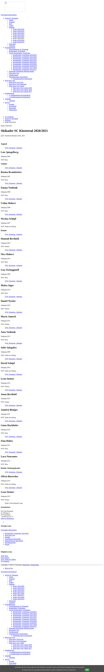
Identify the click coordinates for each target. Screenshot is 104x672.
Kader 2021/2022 (18, 36)
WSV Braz (4, 556)
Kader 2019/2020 (18, 40)
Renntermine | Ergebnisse (17, 51)
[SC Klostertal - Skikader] (13, 168)
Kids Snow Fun (14, 73)
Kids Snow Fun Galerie (16, 86)
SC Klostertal (9, 117)
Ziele (10, 24)
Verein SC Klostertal (11, 18)
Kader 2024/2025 (18, 31)
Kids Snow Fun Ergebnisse (18, 84)
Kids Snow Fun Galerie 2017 (22, 91)
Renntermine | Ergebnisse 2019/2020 (25, 64)
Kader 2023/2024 (18, 33)
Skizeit (7, 544)
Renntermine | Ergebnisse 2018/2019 (25, 66)
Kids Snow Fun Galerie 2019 (22, 88)
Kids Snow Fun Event (16, 82)
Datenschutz (13, 110)
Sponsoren (12, 44)
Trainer (11, 25)
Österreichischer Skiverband (14, 541)
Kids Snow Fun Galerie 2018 (22, 90)
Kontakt (11, 104)
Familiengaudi (13, 75)
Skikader (12, 27)
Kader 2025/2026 (18, 29)
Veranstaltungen (10, 47)
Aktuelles (12, 46)
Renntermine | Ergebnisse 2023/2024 (25, 57)
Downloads (12, 106)
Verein (11, 20)
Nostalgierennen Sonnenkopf (18, 77)
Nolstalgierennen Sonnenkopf (22, 79)
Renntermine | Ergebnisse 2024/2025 (25, 55)
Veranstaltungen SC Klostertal (18, 49)
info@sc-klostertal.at (7, 518)
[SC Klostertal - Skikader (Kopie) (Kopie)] (13, 488)
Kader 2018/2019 (18, 42)
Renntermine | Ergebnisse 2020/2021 (25, 62)
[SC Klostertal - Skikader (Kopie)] (13, 148)
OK (87, 670)
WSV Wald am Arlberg (8, 559)
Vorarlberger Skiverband (13, 539)
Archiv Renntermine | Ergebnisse (19, 53)
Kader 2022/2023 (18, 35)
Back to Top (9, 568)
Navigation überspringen (9, 15)
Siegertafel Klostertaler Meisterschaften (21, 71)
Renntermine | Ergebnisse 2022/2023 (25, 58)
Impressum (12, 108)
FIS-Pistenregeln (10, 542)
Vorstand (12, 22)
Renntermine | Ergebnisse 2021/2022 (25, 60)
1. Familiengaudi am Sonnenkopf (19, 97)
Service (7, 102)
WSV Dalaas (5, 558)
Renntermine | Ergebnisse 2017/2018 (25, 68)
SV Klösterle (5, 561)
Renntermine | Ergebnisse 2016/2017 (25, 69)
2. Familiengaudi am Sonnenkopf (19, 95)
